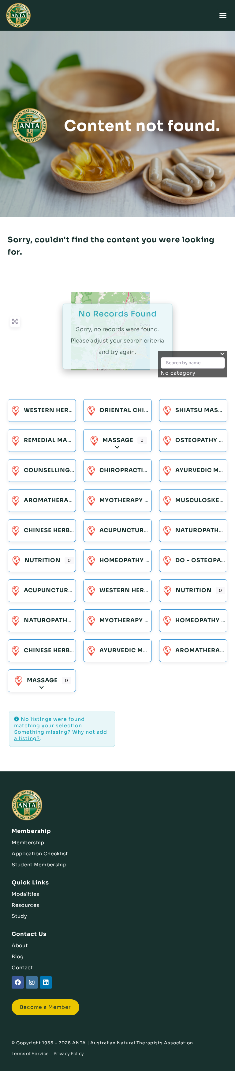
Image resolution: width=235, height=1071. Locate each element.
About (20, 945)
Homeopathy (121, 560)
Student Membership (39, 864)
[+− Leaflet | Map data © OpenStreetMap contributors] (117, 336)
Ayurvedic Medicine (134, 650)
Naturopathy (199, 530)
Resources (25, 905)
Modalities (25, 894)
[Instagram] (32, 982)
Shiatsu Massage (205, 410)
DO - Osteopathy (204, 560)
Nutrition (42, 560)
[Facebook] (18, 982)
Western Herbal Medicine (69, 410)
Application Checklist (40, 853)
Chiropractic (123, 470)
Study (19, 916)
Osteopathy (196, 440)
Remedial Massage (56, 440)
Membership (28, 842)
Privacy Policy (69, 1053)
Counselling (47, 470)
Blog (18, 956)
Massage (118, 440)
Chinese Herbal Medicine (67, 530)
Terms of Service (30, 1053)
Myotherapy (121, 500)
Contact (22, 967)
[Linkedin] (46, 982)
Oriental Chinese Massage (146, 410)
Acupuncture (123, 530)
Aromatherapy (50, 500)
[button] (223, 15)
